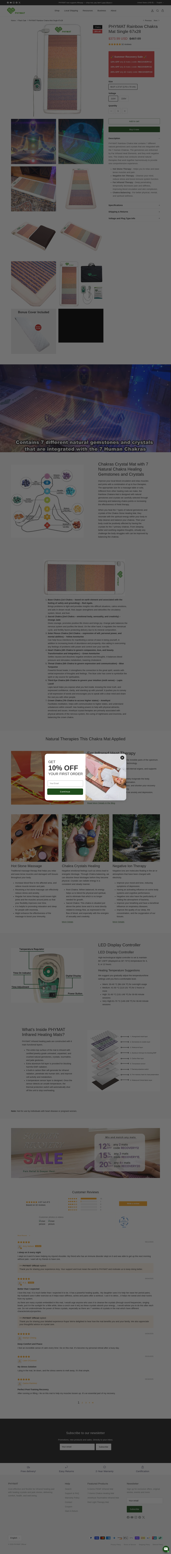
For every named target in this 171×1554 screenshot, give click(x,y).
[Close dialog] (122, 758)
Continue (65, 791)
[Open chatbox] (166, 1549)
